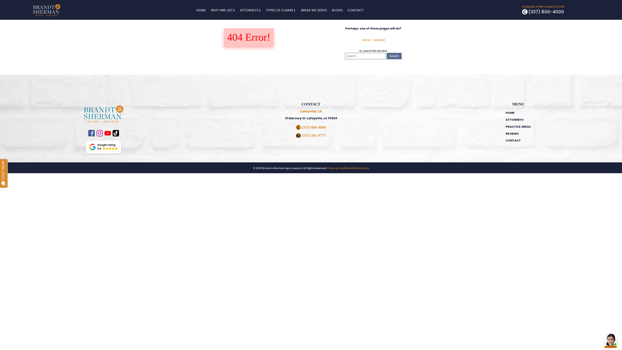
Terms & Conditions (339, 168)
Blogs (337, 10)
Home (201, 10)
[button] (103, 146)
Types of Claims (279, 10)
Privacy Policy (361, 168)
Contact (355, 10)
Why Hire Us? (222, 10)
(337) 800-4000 (546, 12)
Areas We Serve (314, 10)
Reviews (512, 134)
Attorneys (249, 10)
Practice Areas (518, 127)
